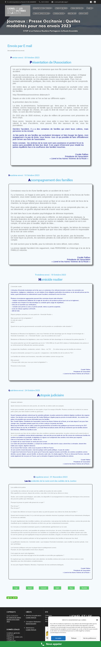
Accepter (58, 638)
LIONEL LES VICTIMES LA (16, 10)
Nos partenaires (41, 13)
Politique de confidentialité (11, 640)
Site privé (83, 13)
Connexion (48, 615)
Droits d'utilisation (12, 615)
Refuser (73, 638)
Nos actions (77, 8)
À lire (89, 8)
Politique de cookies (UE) (14, 637)
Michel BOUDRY (31, 624)
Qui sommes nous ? (42, 8)
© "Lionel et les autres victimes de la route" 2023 (14, 619)
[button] (97, 620)
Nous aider (58, 13)
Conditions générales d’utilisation (13, 634)
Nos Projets (61, 8)
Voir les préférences (89, 638)
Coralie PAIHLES (31, 617)
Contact (72, 13)
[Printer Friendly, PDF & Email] (12, 597)
